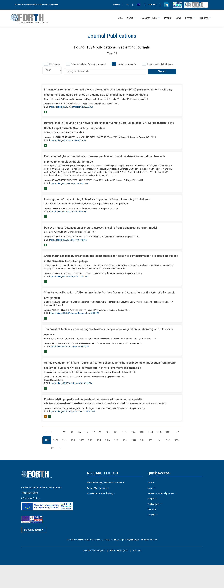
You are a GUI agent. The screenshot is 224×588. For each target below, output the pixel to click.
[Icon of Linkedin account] (166, 4)
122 (169, 440)
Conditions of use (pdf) (93, 550)
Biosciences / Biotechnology (160, 64)
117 (125, 440)
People (151, 498)
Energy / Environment (126, 64)
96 (87, 431)
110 (65, 440)
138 (53, 448)
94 (73, 431)
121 (160, 440)
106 (169, 431)
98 (101, 431)
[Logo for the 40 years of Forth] (196, 5)
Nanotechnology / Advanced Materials (88, 64)
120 (151, 440)
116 (117, 440)
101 (125, 431)
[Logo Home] (31, 18)
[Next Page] (60, 448)
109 (56, 440)
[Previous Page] (45, 432)
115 (108, 440)
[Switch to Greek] (139, 5)
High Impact (54, 64)
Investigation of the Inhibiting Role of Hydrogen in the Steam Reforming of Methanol (97, 199)
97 (94, 431)
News (150, 488)
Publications (154, 504)
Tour (150, 482)
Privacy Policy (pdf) (119, 550)
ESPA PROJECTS (32, 529)
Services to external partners (161, 493)
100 (116, 431)
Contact (152, 5)
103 (142, 431)
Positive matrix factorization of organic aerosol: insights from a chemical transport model (100, 227)
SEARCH (116, 5)
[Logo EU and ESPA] (177, 5)
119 (143, 440)
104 (151, 431)
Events (151, 509)
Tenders (152, 514)
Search (162, 71)
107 (177, 431)
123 (178, 440)
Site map (137, 550)
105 (160, 431)
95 (80, 431)
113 (91, 440)
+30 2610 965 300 (29, 493)
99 (109, 431)
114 (99, 440)
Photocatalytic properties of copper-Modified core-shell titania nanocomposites (94, 399)
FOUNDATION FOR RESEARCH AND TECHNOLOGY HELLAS (36, 5)
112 (82, 440)
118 (134, 440)
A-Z (128, 5)
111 (73, 440)
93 (65, 431)
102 (134, 431)
